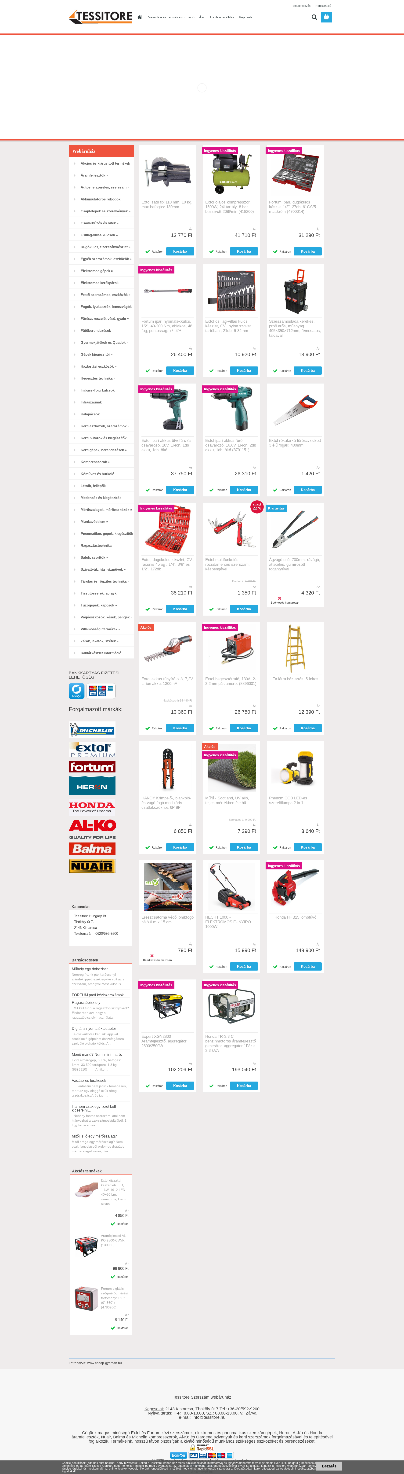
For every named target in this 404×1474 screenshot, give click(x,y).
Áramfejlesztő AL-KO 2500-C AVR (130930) (114, 1240)
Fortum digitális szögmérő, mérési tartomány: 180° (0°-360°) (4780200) (114, 1298)
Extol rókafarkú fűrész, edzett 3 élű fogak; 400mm (295, 442)
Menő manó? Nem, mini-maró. (97, 1055)
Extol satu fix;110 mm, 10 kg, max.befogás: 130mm (166, 204)
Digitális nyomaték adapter (94, 1029)
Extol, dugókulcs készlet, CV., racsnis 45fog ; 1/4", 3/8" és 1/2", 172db (167, 564)
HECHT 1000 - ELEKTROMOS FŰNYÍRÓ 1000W (228, 922)
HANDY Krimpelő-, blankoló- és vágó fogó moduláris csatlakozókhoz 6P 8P (166, 803)
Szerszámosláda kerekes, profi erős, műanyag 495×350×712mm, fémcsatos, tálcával (295, 328)
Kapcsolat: (154, 1409)
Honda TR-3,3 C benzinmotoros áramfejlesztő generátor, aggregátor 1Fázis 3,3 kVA (230, 1043)
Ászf (202, 17)
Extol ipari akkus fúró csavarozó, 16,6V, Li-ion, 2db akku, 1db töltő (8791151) (230, 445)
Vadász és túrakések (89, 1080)
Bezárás (329, 1466)
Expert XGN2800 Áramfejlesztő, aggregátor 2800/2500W (164, 1041)
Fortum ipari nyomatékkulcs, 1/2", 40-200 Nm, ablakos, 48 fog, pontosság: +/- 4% (166, 326)
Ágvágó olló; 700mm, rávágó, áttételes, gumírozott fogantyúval (294, 564)
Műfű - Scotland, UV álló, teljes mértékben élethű (227, 800)
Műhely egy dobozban (90, 969)
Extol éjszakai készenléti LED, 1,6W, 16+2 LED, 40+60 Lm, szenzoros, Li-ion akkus (113, 1192)
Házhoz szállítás (222, 17)
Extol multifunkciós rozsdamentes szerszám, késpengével (227, 564)
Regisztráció (323, 5)
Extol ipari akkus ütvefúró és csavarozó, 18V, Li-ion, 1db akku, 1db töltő (166, 445)
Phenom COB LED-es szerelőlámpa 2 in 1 (288, 800)
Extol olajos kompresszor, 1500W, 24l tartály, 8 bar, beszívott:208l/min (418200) (229, 207)
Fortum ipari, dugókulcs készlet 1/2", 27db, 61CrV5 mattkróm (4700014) (292, 207)
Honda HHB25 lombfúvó (295, 917)
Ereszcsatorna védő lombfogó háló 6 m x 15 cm (167, 919)
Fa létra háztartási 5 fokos (295, 679)
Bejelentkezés (301, 5)
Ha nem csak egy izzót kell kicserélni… (94, 1108)
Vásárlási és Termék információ (171, 17)
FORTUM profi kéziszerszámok (98, 995)
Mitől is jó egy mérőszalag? (94, 1136)
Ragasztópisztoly (86, 1003)
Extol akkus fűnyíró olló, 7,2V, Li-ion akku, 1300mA (167, 681)
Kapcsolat (246, 17)
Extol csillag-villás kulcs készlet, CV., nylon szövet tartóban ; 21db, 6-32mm (228, 326)
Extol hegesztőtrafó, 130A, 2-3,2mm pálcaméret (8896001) (230, 681)
